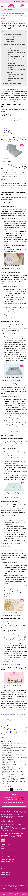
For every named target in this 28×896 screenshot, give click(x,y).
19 (3, 789)
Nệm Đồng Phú (6, 874)
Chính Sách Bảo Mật (7, 864)
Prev (15, 787)
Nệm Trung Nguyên (7, 872)
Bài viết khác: (6, 741)
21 (8, 789)
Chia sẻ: (3, 737)
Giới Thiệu (4, 848)
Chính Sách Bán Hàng (8, 856)
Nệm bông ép (7, 131)
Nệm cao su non (8, 127)
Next (20, 789)
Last (24, 789)
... (22, 787)
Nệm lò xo (6, 129)
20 (6, 789)
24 (17, 789)
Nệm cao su (7, 125)
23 (14, 789)
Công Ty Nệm (9, 714)
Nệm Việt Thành (6, 877)
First (11, 787)
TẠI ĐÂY (18, 268)
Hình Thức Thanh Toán (8, 859)
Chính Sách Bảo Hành (7, 861)
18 (25, 787)
